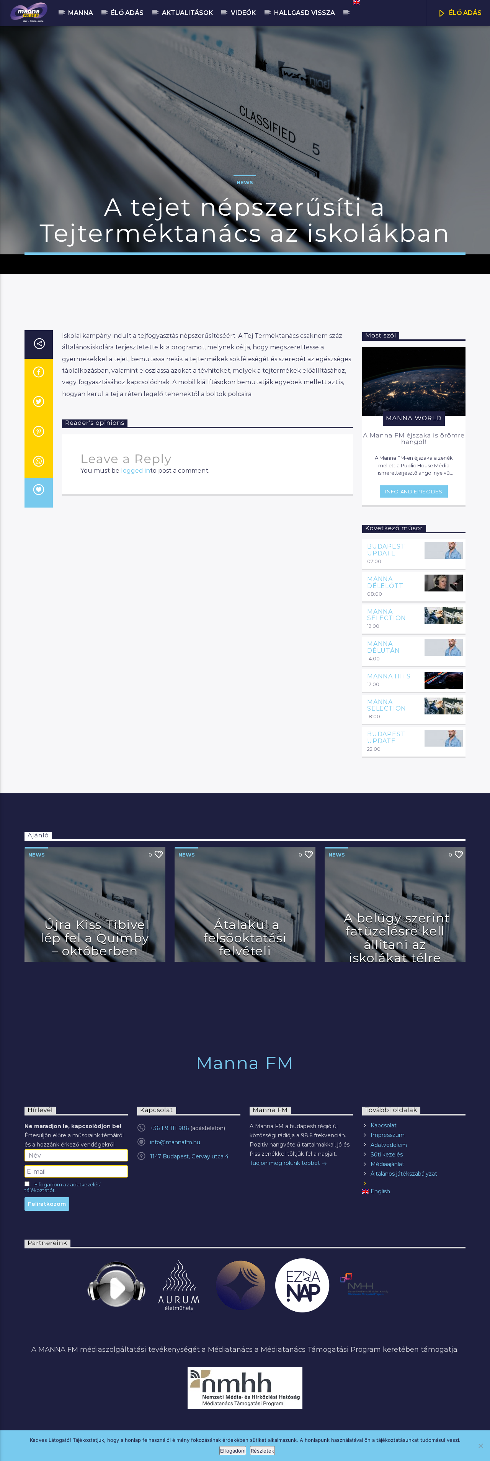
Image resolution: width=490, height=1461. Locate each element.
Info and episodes (413, 491)
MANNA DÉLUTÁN (383, 647)
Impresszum (388, 1135)
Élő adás (127, 12)
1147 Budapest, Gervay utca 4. (190, 1156)
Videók (243, 12)
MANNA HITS (389, 676)
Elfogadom (232, 1451)
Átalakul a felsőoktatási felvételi (245, 937)
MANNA (80, 12)
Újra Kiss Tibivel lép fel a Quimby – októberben (95, 937)
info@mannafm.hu (175, 1142)
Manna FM (245, 1062)
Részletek (262, 1451)
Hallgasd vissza (304, 12)
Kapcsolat (384, 1125)
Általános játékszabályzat (404, 1173)
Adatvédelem (389, 1145)
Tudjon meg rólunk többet (286, 1163)
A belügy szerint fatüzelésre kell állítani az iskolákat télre (397, 938)
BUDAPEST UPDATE (386, 550)
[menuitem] (355, 2)
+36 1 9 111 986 (169, 1128)
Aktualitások (187, 12)
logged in (135, 470)
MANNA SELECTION (386, 615)
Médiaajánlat (387, 1164)
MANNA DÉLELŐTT (385, 582)
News (245, 182)
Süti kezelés (387, 1154)
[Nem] (480, 1446)
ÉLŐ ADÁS (465, 12)
